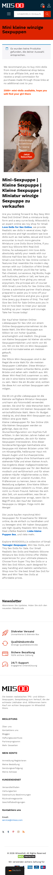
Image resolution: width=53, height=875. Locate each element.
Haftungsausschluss (12, 738)
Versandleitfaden (10, 787)
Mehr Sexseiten (10, 745)
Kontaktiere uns (10, 730)
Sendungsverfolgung (12, 768)
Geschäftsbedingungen (13, 802)
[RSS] (23, 832)
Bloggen (6, 734)
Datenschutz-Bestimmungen (16, 795)
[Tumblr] (8, 832)
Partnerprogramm (11, 741)
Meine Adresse (9, 772)
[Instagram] (18, 832)
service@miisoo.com (12, 820)
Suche (47, 14)
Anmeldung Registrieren (14, 760)
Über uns (6, 726)
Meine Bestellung (10, 764)
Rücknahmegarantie (12, 798)
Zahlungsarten (9, 791)
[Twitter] (3, 832)
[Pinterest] (13, 832)
